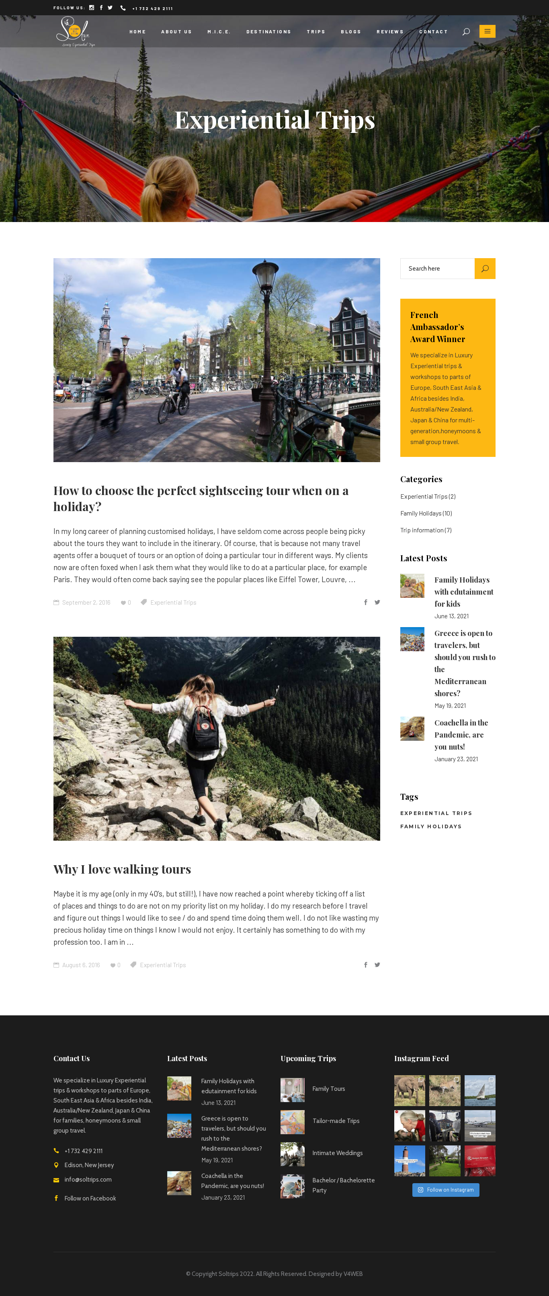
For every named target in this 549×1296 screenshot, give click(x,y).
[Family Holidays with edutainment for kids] (412, 586)
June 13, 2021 (451, 615)
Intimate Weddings (338, 1153)
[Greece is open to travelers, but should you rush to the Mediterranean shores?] (412, 639)
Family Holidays (421, 513)
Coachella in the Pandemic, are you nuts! (461, 735)
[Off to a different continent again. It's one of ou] (480, 1161)
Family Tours (329, 1088)
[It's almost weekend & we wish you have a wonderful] (410, 1090)
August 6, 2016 (80, 964)
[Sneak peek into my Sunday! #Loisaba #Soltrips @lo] (445, 1125)
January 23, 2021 (456, 758)
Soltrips (229, 1274)
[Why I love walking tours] (216, 739)
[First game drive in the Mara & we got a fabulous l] (445, 1090)
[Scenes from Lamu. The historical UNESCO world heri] (480, 1090)
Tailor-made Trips (336, 1121)
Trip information (422, 530)
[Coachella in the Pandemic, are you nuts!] (412, 729)
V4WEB (353, 1274)
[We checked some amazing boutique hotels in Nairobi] (445, 1161)
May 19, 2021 (450, 705)
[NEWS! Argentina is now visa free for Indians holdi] (410, 1161)
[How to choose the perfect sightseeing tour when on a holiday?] (216, 360)
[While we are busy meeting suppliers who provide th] (410, 1125)
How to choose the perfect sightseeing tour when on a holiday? (201, 498)
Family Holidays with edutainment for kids (464, 592)
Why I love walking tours (122, 869)
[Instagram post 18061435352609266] (480, 1125)
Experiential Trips (173, 602)
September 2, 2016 (86, 602)
